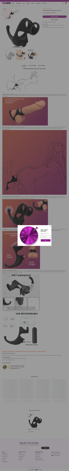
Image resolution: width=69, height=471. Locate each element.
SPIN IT (45, 240)
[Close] (50, 226)
